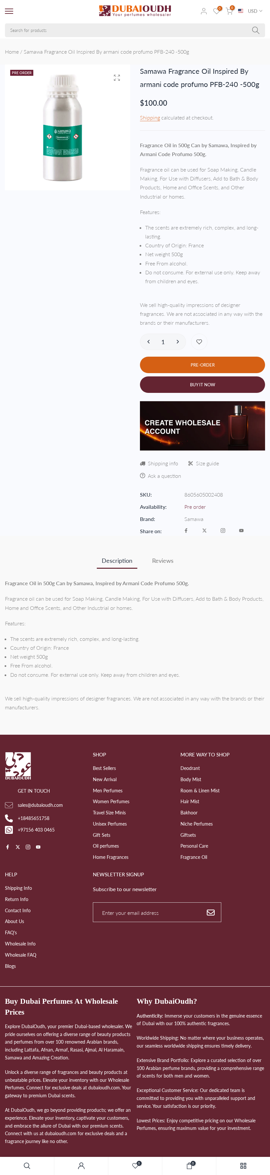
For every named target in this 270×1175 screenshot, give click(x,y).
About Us (14, 921)
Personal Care (194, 846)
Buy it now (202, 384)
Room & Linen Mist (200, 790)
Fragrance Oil (193, 857)
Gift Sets (101, 835)
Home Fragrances (110, 857)
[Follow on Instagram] (223, 531)
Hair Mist (189, 801)
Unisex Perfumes (110, 824)
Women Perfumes (111, 801)
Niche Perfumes (196, 824)
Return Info (16, 899)
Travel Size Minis (109, 812)
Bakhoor (189, 812)
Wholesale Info (20, 943)
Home (12, 51)
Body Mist (190, 779)
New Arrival (105, 779)
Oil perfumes (106, 846)
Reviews (163, 560)
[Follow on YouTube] (241, 531)
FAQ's (11, 932)
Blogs (10, 966)
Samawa (193, 519)
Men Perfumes (107, 790)
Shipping (150, 117)
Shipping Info (18, 888)
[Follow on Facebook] (186, 531)
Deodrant (190, 768)
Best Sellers (104, 768)
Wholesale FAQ (20, 955)
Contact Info (18, 910)
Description (117, 560)
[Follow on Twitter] (204, 531)
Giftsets (188, 835)
